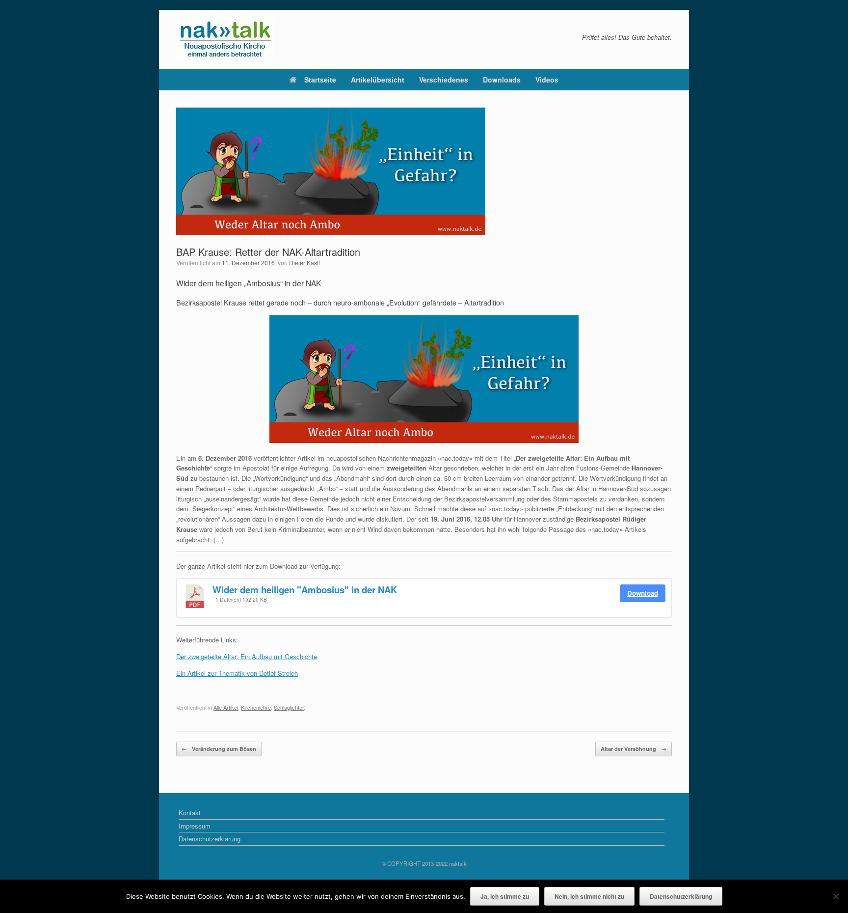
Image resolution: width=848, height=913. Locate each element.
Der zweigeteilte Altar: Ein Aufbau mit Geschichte (246, 656)
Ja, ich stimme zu (504, 896)
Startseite (320, 79)
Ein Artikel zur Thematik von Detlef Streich (237, 673)
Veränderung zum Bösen (219, 748)
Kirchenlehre (256, 707)
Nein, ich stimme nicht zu (589, 896)
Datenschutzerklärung (209, 838)
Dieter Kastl (304, 262)
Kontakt (190, 812)
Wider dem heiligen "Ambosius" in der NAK (304, 589)
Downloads (502, 79)
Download (642, 593)
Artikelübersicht (377, 79)
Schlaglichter (289, 707)
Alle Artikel (225, 707)
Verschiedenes (443, 79)
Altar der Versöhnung (633, 748)
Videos (546, 79)
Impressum (195, 825)
